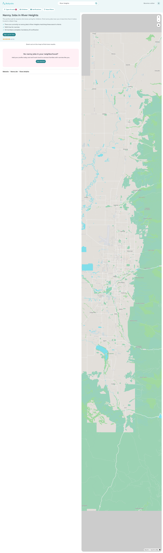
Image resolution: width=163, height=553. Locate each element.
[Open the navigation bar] (158, 3)
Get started (41, 61)
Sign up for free (9, 34)
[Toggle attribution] (160, 550)
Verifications (36, 9)
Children (24, 9)
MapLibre (147, 550)
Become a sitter (149, 3)
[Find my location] (158, 25)
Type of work (10, 9)
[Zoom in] (158, 17)
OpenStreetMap (154, 550)
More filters (49, 9)
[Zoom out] (158, 20)
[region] (122, 283)
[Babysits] (8, 3)
